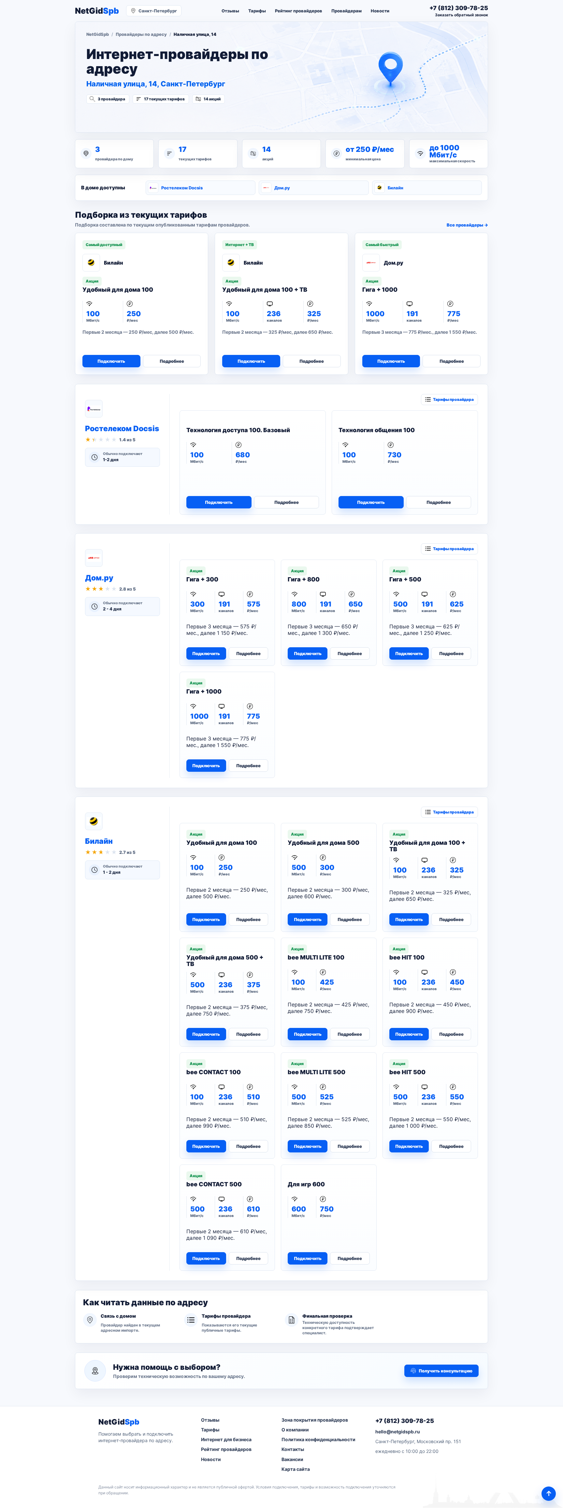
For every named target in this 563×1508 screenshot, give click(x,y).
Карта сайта (296, 1469)
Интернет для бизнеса (226, 1439)
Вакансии (292, 1459)
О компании (295, 1429)
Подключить (111, 361)
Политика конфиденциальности (318, 1439)
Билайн (395, 187)
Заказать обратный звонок (461, 14)
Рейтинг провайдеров (298, 10)
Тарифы (257, 10)
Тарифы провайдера (453, 399)
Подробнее (172, 361)
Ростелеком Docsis (182, 187)
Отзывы (230, 10)
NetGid (97, 11)
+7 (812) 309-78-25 (404, 1420)
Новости (380, 10)
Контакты (293, 1449)
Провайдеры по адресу (141, 34)
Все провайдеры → (467, 224)
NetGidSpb (97, 34)
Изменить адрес (118, 116)
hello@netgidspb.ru (397, 1431)
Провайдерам (346, 10)
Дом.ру (282, 187)
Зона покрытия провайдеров (315, 1420)
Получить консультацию (445, 1370)
